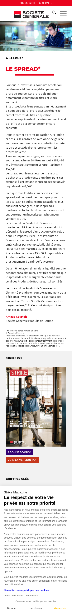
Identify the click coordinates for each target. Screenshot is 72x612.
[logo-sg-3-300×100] (29, 13)
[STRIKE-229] (36, 407)
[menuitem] (37, 3)
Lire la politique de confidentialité (21, 595)
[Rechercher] (52, 13)
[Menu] (61, 13)
